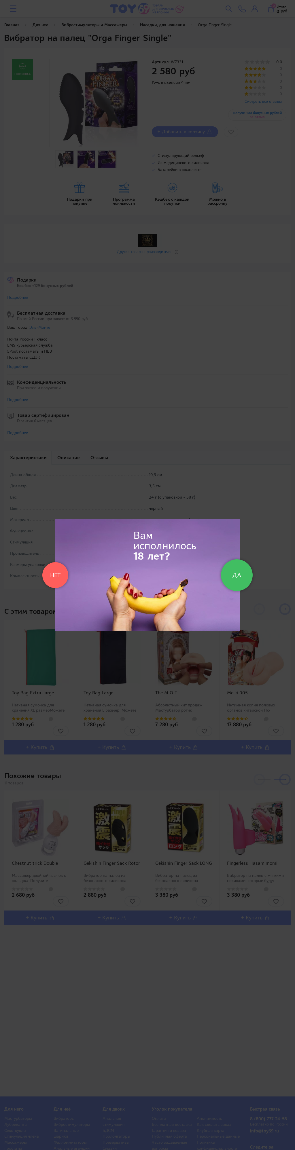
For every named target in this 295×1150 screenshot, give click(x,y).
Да (236, 575)
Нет (55, 575)
